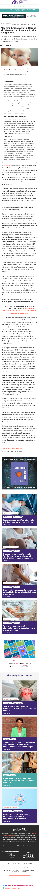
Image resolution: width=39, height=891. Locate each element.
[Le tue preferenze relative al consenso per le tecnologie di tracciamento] (3, 888)
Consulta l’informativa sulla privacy (19, 875)
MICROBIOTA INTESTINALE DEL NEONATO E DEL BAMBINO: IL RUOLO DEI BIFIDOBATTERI (19, 311)
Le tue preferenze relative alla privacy (20, 886)
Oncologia (7, 739)
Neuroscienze (8, 516)
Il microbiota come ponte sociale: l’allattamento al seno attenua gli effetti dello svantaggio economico (18, 556)
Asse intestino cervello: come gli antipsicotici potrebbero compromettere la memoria (17, 816)
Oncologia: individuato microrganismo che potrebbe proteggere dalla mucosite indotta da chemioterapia (19, 744)
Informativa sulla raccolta (11, 889)
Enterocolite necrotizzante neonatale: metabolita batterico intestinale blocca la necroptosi (19, 592)
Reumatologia (18, 703)
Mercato (12, 775)
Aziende (6, 775)
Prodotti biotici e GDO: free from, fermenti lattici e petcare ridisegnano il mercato (19, 780)
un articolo (7, 165)
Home (2, 24)
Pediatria (8, 24)
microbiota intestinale (9, 451)
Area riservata (18, 516)
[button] (1, 6)
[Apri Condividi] (10, 45)
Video (13, 739)
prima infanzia (18, 451)
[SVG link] (19, 2)
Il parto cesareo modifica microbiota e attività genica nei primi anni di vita (19, 521)
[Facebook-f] (12, 867)
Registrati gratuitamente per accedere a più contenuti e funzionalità (19, 10)
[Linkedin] (18, 867)
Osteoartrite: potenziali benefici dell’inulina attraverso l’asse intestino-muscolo (19, 708)
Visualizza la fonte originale (12, 448)
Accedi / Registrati (19, 6)
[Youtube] (27, 867)
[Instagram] (15, 867)
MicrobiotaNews (31, 846)
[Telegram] (21, 867)
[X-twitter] (24, 867)
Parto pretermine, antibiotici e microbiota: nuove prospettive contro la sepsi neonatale (19, 628)
